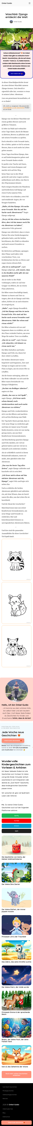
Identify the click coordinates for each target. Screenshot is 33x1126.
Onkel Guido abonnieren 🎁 (13, 741)
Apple (16, 831)
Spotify (16, 815)
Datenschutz (6, 1116)
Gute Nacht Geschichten (10, 1087)
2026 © (11, 1104)
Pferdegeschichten (8, 1091)
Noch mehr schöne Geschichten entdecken (16, 1074)
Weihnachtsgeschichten (10, 1094)
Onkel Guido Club (8, 1109)
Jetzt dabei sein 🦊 (16, 74)
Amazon (16, 826)
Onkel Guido (7, 3)
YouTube (16, 820)
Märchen (5, 1098)
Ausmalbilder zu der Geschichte (14, 108)
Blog (4, 1113)
